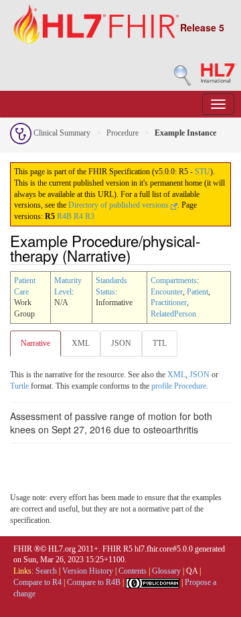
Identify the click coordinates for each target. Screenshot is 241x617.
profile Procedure (178, 386)
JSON (121, 343)
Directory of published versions (119, 205)
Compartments (174, 280)
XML (81, 343)
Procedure (122, 133)
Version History (87, 571)
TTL (160, 343)
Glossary (166, 571)
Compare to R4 (37, 582)
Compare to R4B (93, 582)
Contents (132, 571)
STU (202, 171)
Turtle (19, 386)
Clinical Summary (60, 133)
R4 (78, 216)
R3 (89, 216)
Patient (197, 291)
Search (46, 571)
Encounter (167, 291)
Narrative (35, 343)
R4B (64, 216)
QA (191, 571)
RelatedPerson (173, 314)
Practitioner (169, 302)
